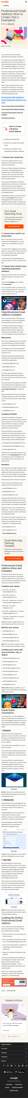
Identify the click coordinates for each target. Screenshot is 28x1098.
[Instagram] (7, 1066)
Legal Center (9, 1084)
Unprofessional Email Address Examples (12, 109)
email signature (14, 454)
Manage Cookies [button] (14, 1090)
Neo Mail (7, 860)
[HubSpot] (14, 1078)
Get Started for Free (14, 226)
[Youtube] (11, 1066)
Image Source (14, 789)
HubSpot (12, 282)
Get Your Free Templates (14, 558)
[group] (14, 1018)
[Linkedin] (18, 1066)
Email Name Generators (8, 118)
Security (7, 1087)
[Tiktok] (26, 1066)
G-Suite (11, 197)
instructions (8, 284)
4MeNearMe (8, 800)
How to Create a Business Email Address (12, 106)
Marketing (6, 5)
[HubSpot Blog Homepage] (5, 2)
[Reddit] (22, 1066)
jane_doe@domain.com (9, 533)
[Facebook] (3, 1066)
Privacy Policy (18, 1084)
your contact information (8, 389)
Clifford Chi (11, 24)
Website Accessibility (17, 1087)
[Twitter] (15, 1066)
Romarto (7, 730)
